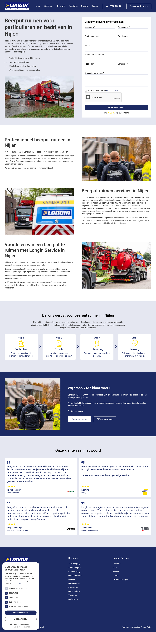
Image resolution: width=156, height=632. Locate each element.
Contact (94, 6)
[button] (50, 6)
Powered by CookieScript (21, 627)
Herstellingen (74, 583)
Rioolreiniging (74, 571)
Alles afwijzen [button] (20, 619)
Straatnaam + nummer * (95, 54)
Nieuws (84, 6)
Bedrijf (87, 45)
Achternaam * (124, 27)
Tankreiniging (74, 563)
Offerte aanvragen (105, 419)
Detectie (71, 579)
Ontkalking (73, 599)
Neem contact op (79, 419)
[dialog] (20, 596)
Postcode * (89, 64)
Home (37, 6)
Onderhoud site (74, 575)
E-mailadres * (123, 36)
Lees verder (19, 583)
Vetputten (72, 595)
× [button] (36, 565)
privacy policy (112, 90)
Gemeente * (123, 64)
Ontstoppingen (74, 591)
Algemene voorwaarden (131, 627)
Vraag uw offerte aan (139, 6)
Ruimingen (73, 587)
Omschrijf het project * (94, 73)
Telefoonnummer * (93, 36)
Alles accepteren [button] (20, 613)
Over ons (61, 6)
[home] (17, 6)
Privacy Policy (146, 627)
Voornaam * (90, 27)
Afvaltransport (74, 567)
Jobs (115, 567)
